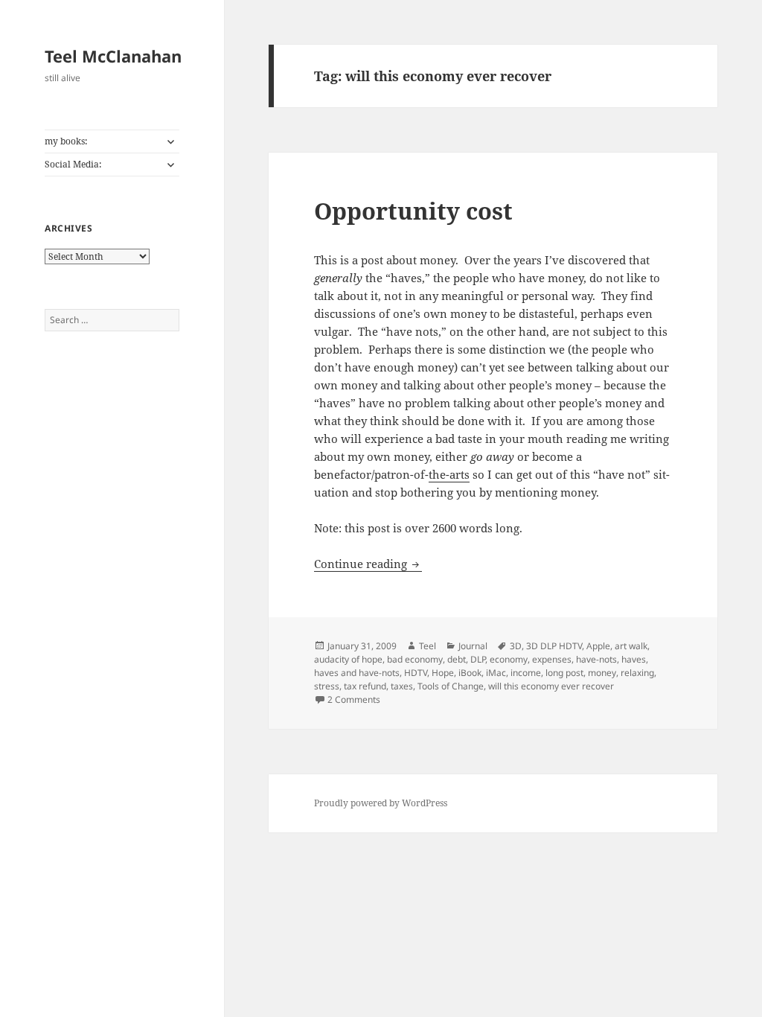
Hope (443, 672)
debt (456, 659)
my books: (66, 141)
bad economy (415, 659)
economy (509, 659)
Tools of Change (450, 686)
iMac (496, 672)
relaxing (637, 672)
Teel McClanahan (113, 56)
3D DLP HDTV (554, 646)
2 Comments (353, 699)
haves (633, 659)
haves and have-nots (357, 672)
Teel (427, 646)
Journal (472, 646)
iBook (469, 672)
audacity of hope (348, 659)
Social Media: (73, 164)
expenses (552, 659)
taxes (402, 686)
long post (564, 672)
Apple (598, 646)
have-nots (596, 659)
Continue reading (368, 563)
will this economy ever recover (551, 686)
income (525, 672)
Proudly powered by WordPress (380, 803)
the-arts (449, 474)
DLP (477, 659)
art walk (631, 646)
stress (326, 686)
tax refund (365, 686)
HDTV (415, 672)
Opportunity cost (413, 210)
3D (516, 646)
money (602, 672)
